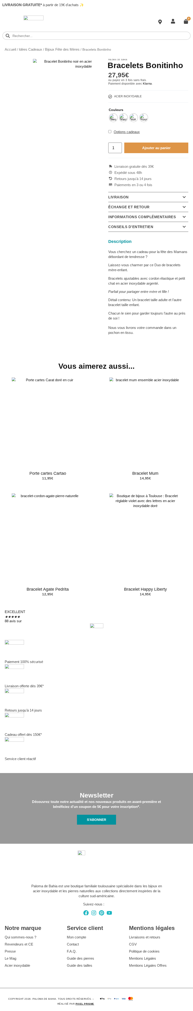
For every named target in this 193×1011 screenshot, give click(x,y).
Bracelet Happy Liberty (145, 589)
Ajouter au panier (156, 148)
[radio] (113, 118)
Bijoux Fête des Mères (62, 49)
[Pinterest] (101, 913)
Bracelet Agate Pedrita (48, 589)
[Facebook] (86, 913)
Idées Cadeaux (30, 49)
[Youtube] (109, 913)
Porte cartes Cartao (47, 473)
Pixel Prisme (85, 1004)
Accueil (10, 49)
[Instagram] (93, 913)
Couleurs (116, 109)
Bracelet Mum (145, 473)
